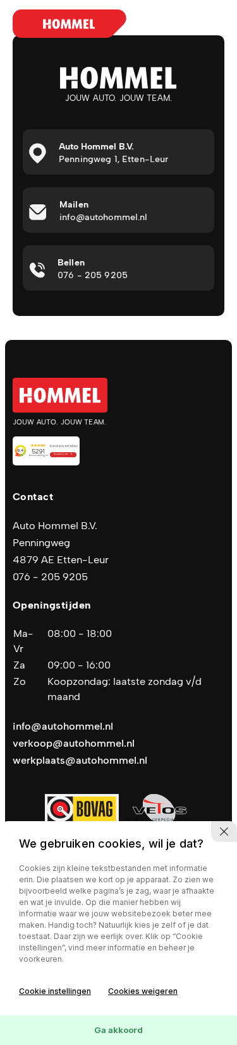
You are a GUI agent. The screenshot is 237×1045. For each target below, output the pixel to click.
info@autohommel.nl (63, 726)
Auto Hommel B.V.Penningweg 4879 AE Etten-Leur (61, 543)
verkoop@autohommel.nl (74, 743)
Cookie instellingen (55, 991)
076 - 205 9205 (50, 577)
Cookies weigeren (143, 991)
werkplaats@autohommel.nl (80, 760)
